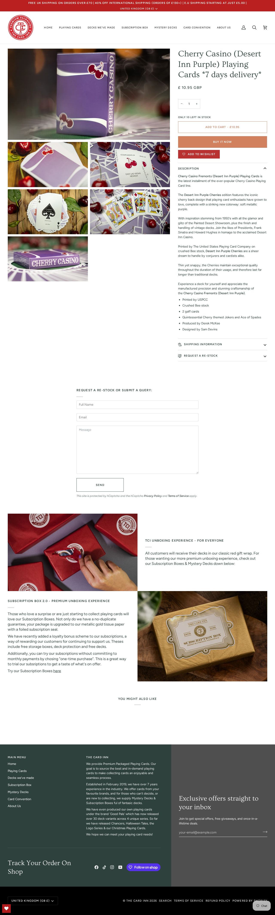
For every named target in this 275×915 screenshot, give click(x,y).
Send (100, 485)
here (57, 671)
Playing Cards (17, 771)
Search (165, 900)
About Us (14, 806)
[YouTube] (120, 867)
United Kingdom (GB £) (137, 8)
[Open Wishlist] (6, 908)
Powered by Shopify (249, 900)
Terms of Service (178, 496)
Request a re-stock (200, 355)
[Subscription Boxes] (202, 636)
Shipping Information (202, 344)
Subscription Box (19, 785)
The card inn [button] (97, 757)
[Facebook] (96, 867)
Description (188, 168)
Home (12, 764)
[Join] (263, 832)
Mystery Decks (18, 792)
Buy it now (222, 141)
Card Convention (19, 799)
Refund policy (218, 900)
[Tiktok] (104, 867)
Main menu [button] (17, 757)
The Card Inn (137, 900)
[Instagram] (112, 867)
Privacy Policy (153, 496)
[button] (70, 27)
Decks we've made (21, 778)
